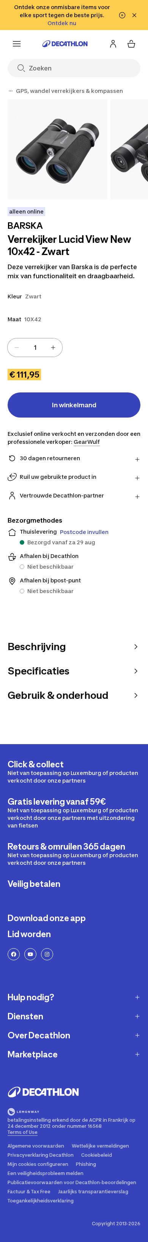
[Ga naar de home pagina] (65, 43)
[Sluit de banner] (134, 15)
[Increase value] (53, 347)
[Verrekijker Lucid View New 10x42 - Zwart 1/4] (57, 149)
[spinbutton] (35, 347)
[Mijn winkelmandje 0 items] (131, 44)
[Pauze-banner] (122, 15)
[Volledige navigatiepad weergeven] (11, 91)
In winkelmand (74, 405)
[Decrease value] (17, 347)
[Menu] (17, 44)
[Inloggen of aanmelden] (113, 44)
